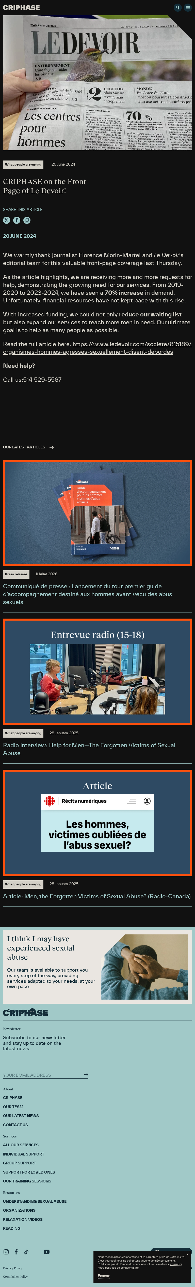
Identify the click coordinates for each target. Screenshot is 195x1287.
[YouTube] (47, 1252)
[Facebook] (16, 1252)
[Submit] (86, 1074)
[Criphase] (21, 7)
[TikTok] (26, 1252)
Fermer (103, 1276)
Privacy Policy (12, 1268)
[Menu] (188, 8)
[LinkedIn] (37, 1252)
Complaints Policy (15, 1276)
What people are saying (23, 164)
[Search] (178, 8)
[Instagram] (6, 1252)
